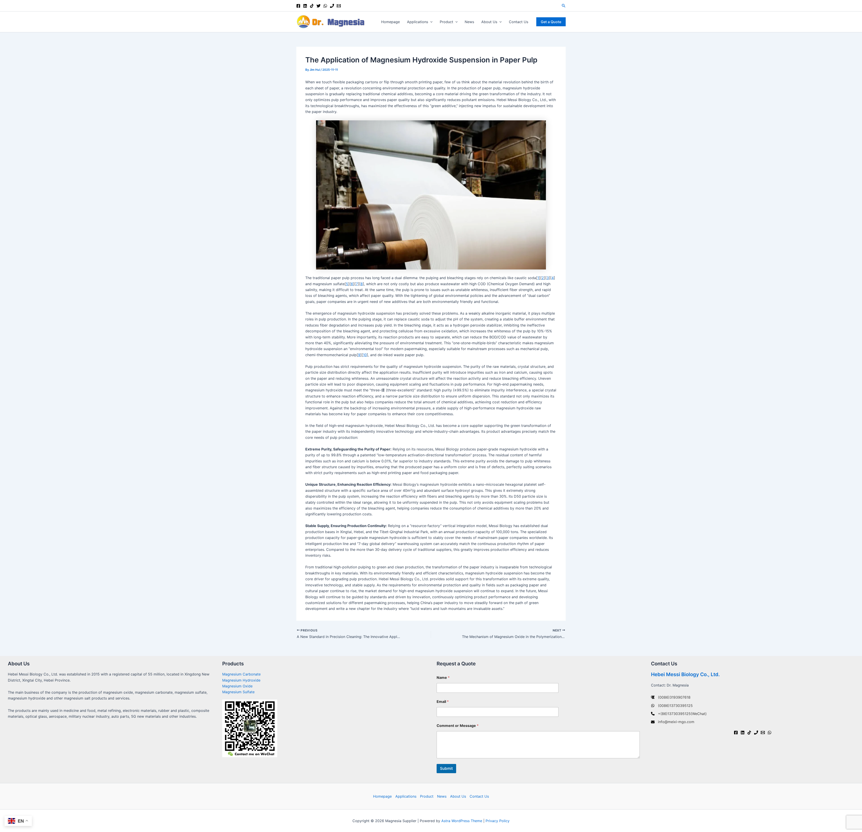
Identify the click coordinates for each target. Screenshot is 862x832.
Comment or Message (458, 726)
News (469, 22)
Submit (446, 768)
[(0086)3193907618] (670, 697)
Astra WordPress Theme (461, 821)
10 (365, 355)
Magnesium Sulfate (238, 692)
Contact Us (518, 22)
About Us (489, 22)
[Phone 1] (332, 6)
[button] (564, 6)
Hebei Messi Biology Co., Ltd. (685, 674)
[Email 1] (339, 6)
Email (443, 702)
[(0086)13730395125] (672, 705)
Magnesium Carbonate (241, 674)
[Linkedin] (305, 6)
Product (446, 22)
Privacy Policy (498, 821)
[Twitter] (319, 6)
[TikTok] (312, 6)
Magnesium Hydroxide (241, 680)
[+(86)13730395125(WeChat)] (679, 714)
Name (443, 677)
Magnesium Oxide (237, 686)
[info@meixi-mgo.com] (672, 722)
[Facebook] (298, 6)
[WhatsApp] (325, 6)
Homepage (390, 22)
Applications (417, 22)
